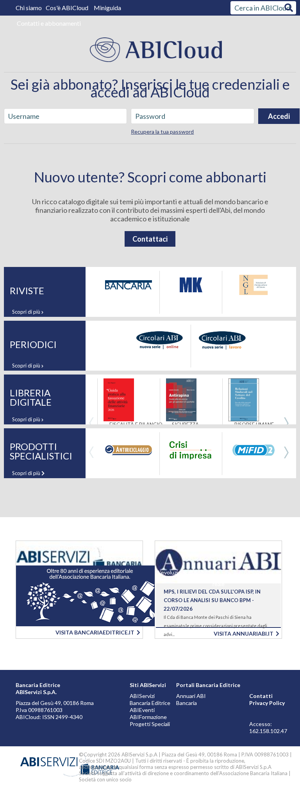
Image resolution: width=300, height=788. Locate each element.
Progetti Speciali (150, 724)
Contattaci (150, 239)
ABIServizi (142, 696)
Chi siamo (29, 7)
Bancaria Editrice (150, 703)
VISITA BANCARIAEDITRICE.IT (96, 632)
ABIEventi (142, 710)
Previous (91, 423)
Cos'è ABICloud (67, 7)
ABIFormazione (148, 717)
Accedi (279, 116)
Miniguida (107, 7)
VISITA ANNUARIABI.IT (245, 633)
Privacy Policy (267, 703)
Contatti (261, 696)
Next (286, 423)
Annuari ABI (191, 696)
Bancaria (186, 703)
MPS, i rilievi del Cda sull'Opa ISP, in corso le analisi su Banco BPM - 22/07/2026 (212, 600)
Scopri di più (26, 312)
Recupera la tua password (162, 131)
